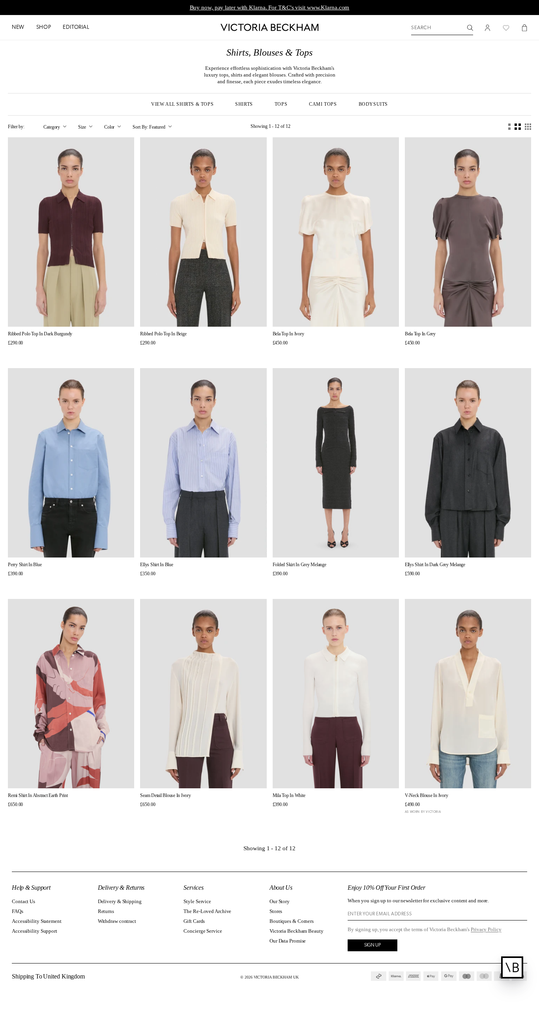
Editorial (76, 27)
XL (98, 314)
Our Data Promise (288, 941)
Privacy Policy (486, 929)
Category (51, 126)
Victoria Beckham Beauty (297, 931)
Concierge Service (202, 931)
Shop (43, 27)
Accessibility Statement (37, 921)
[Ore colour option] (282, 353)
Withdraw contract (117, 921)
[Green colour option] (289, 353)
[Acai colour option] (10, 353)
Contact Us (23, 901)
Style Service (197, 901)
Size (82, 126)
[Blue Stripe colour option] (143, 584)
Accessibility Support (34, 931)
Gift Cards (194, 921)
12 (356, 314)
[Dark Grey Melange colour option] (157, 584)
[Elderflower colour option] (18, 353)
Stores (276, 911)
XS (43, 314)
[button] (18, 28)
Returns (106, 911)
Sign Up (372, 945)
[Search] (470, 28)
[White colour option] (164, 584)
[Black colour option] (18, 815)
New (18, 27)
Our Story (280, 901)
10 (342, 314)
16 (244, 545)
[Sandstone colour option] (289, 815)
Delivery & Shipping (120, 901)
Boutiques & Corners (292, 921)
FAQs (17, 911)
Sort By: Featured (149, 126)
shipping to (49, 976)
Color (109, 126)
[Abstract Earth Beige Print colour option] (10, 815)
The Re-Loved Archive (207, 911)
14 (370, 314)
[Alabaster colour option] (150, 584)
